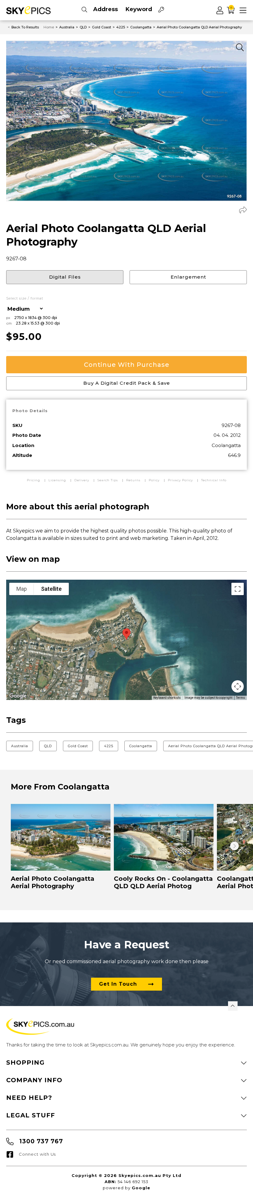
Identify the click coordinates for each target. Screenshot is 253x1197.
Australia (19, 746)
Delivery (82, 480)
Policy (154, 480)
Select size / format (24, 298)
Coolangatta (140, 746)
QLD (48, 746)
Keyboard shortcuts (167, 697)
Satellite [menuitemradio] (51, 589)
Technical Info (213, 480)
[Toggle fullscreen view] (237, 589)
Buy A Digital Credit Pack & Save (126, 383)
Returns (133, 480)
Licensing (57, 480)
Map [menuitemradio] (21, 589)
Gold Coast (78, 746)
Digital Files (65, 277)
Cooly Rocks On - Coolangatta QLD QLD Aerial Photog (163, 882)
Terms (240, 697)
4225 (108, 746)
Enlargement (188, 277)
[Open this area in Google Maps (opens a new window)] (18, 696)
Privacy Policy (180, 480)
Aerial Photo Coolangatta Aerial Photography (52, 882)
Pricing (34, 480)
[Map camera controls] (237, 686)
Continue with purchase (126, 364)
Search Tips (108, 480)
